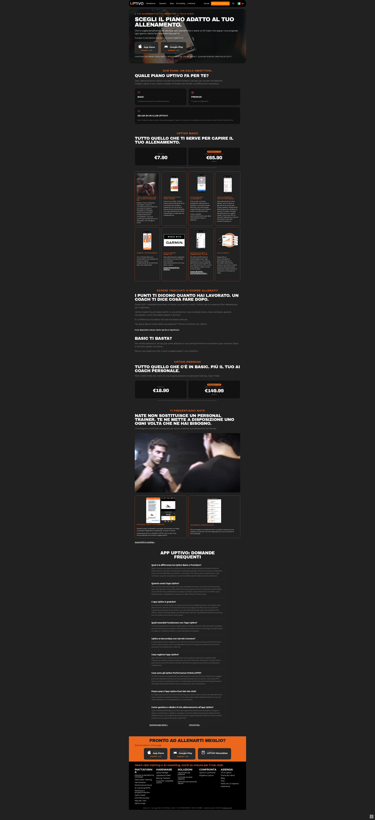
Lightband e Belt (163, 775)
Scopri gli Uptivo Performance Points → (198, 272)
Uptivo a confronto (207, 773)
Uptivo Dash (140, 795)
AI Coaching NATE (142, 788)
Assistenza (225, 786)
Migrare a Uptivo (206, 775)
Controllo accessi (142, 798)
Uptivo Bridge (162, 773)
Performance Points (143, 785)
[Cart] (233, 3)
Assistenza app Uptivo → (158, 725)
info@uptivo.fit (227, 808)
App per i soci (140, 801)
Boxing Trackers (163, 778)
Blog (223, 778)
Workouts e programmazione (142, 792)
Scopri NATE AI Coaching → (145, 542)
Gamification (140, 782)
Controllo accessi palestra (185, 778)
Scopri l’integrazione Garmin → (171, 268)
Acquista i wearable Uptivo (165, 782)
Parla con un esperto (230, 784)
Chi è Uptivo (226, 773)
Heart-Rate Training (143, 780)
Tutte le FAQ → (194, 725)
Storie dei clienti (228, 775)
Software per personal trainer (187, 783)
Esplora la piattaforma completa (144, 776)
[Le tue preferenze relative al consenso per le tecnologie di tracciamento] (371, 816)
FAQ (222, 781)
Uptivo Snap (140, 803)
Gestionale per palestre (184, 774)
